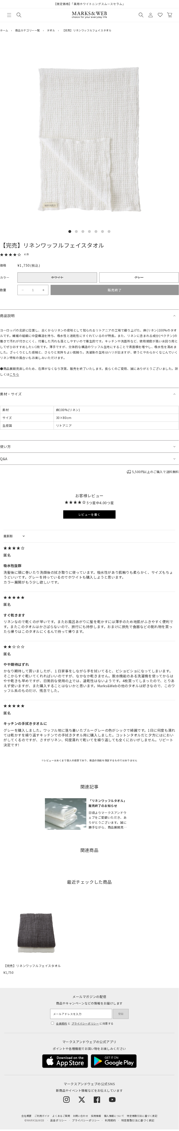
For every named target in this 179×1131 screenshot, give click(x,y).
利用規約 (110, 1120)
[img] (89, 548)
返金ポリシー (58, 1120)
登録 (120, 1013)
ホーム (4, 30)
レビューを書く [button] (89, 514)
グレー (139, 279)
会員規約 (61, 1023)
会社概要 (26, 1115)
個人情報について (114, 1115)
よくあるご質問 (61, 1115)
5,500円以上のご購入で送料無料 (155, 472)
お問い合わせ (80, 1115)
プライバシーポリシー (85, 1023)
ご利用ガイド (42, 1115)
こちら (14, 374)
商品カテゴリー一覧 (27, 30)
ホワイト (57, 279)
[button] (9, 15)
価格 (3, 265)
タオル (51, 30)
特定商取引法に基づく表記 (142, 1115)
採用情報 (96, 1115)
